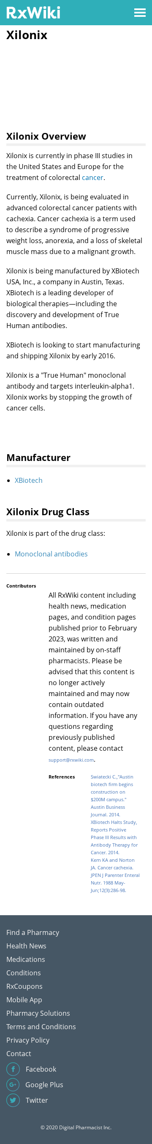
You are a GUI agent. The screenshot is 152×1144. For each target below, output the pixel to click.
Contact (18, 1053)
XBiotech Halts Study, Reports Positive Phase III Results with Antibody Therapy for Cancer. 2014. (114, 837)
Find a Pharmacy (32, 932)
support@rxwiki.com (71, 760)
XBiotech (29, 480)
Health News (26, 946)
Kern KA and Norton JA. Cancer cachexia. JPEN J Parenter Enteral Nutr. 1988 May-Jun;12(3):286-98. (115, 875)
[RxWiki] (33, 12)
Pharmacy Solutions (38, 1013)
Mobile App (24, 999)
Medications (25, 959)
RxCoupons (24, 986)
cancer (92, 177)
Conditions (23, 972)
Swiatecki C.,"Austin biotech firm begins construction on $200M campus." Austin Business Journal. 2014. (112, 795)
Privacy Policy (27, 1040)
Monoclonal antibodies (51, 554)
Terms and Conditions (41, 1026)
